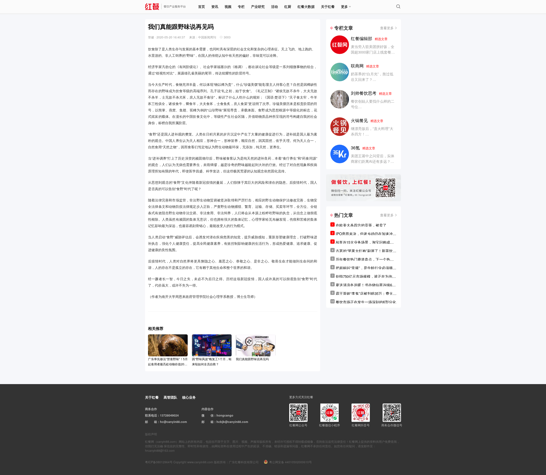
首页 (201, 6)
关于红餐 (328, 6)
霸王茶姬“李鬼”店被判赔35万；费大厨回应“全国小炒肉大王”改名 (366, 293)
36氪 (363, 147)
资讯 (214, 6)
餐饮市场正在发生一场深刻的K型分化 (366, 302)
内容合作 (207, 409)
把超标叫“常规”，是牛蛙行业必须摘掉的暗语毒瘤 (366, 268)
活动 (274, 6)
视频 (228, 6)
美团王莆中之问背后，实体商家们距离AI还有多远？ (372, 158)
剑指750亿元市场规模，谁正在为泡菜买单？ (366, 276)
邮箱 (154, 422)
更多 (344, 6)
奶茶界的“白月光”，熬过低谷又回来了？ (372, 76)
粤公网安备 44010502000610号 (290, 462)
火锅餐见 (367, 120)
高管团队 (170, 397)
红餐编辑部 (369, 38)
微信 (210, 415)
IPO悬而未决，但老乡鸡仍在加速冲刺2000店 (366, 233)
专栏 (241, 6)
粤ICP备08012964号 (159, 462)
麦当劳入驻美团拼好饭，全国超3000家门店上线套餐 (372, 49)
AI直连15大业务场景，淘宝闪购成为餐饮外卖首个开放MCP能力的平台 (365, 242)
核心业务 (189, 397)
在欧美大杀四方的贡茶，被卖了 (361, 225)
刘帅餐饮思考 (371, 93)
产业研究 (258, 6)
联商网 (365, 66)
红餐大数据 (306, 6)
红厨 (287, 6)
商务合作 (151, 409)
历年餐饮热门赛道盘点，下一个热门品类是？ (365, 259)
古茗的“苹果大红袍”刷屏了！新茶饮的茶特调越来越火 (366, 251)
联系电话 (151, 415)
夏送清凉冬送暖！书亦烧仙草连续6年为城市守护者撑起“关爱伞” (366, 285)
